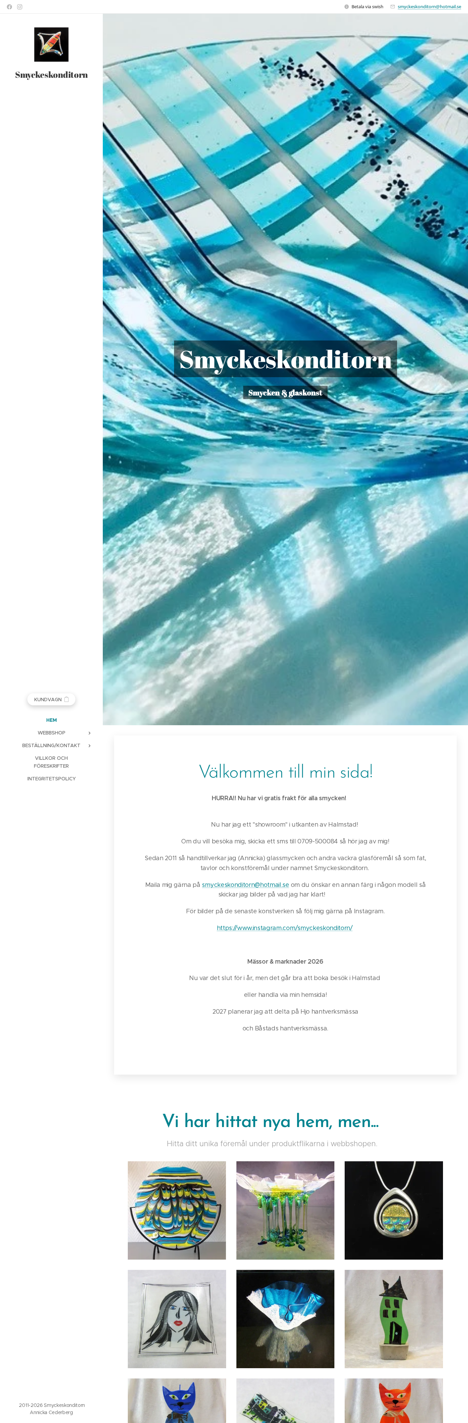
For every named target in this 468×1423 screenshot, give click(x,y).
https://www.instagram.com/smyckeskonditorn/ (285, 928)
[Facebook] (9, 7)
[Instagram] (19, 7)
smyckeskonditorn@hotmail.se (429, 6)
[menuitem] (51, 720)
